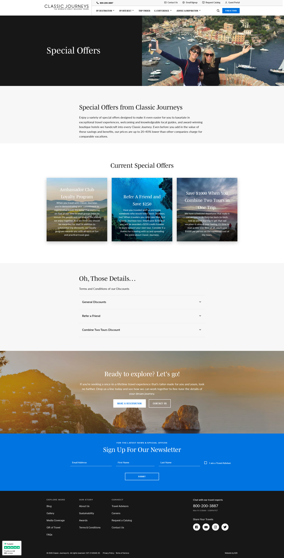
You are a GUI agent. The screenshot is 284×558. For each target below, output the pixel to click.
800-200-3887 (106, 3)
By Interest (125, 10)
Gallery (50, 513)
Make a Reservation (129, 403)
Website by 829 (231, 553)
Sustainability (86, 513)
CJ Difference (161, 10)
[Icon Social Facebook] (196, 527)
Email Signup (191, 2)
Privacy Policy (108, 553)
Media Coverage (56, 520)
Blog (49, 506)
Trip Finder (144, 10)
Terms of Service (122, 553)
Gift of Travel (53, 527)
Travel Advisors (120, 506)
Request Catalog (213, 2)
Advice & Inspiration (187, 10)
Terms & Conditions (89, 527)
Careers (116, 513)
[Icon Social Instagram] (215, 527)
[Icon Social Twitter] (225, 527)
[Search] (218, 10)
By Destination (104, 10)
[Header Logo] (68, 7)
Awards (83, 520)
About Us (84, 506)
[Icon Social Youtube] (206, 527)
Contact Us (173, 2)
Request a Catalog (122, 520)
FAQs (49, 535)
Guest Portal (234, 2)
